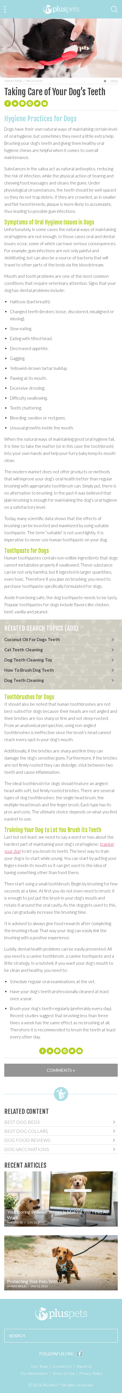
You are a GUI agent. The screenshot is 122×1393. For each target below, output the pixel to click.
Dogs (114, 81)
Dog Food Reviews (27, 1140)
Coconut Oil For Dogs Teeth (32, 639)
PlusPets (61, 1313)
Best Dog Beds (22, 1122)
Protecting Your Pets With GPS (37, 1281)
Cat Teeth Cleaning (23, 649)
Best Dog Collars (26, 1131)
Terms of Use (63, 1373)
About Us (84, 1366)
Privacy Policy (90, 1373)
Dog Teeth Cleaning (24, 680)
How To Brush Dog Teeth (29, 670)
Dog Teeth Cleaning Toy (28, 659)
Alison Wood (16, 1286)
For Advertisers (34, 1373)
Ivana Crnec (13, 80)
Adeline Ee (15, 1222)
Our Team (39, 1366)
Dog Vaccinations (26, 1149)
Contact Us (62, 1366)
